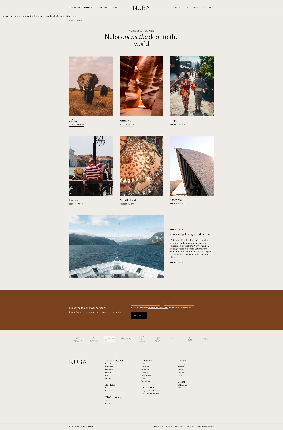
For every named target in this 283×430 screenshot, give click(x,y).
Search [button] (208, 7)
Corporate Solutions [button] (108, 7)
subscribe (138, 315)
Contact (197, 7)
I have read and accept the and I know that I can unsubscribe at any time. (162, 309)
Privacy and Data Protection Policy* (158, 307)
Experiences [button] (89, 7)
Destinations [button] (74, 7)
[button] (78, 20)
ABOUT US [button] (177, 7)
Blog (187, 7)
